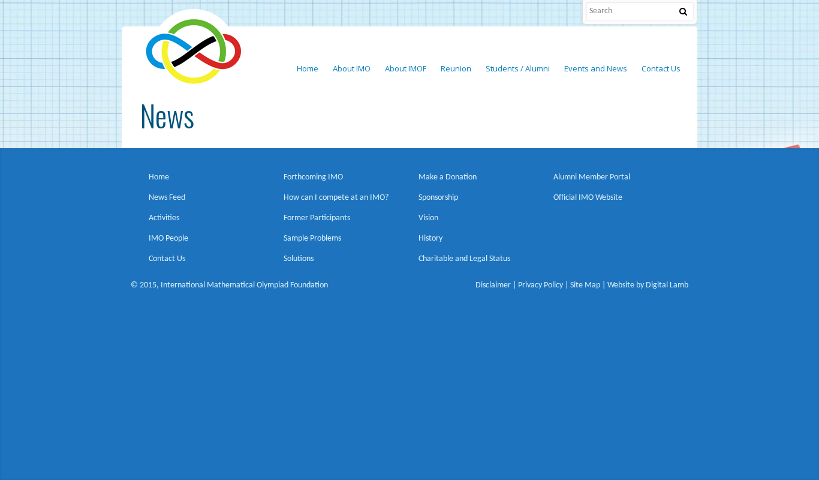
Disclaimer (493, 285)
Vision (428, 218)
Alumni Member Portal (591, 177)
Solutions (299, 258)
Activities (164, 218)
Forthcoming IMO (313, 177)
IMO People (168, 238)
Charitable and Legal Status (464, 258)
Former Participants (317, 218)
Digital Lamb (667, 285)
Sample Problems (312, 238)
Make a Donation (447, 177)
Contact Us (167, 258)
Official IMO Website (587, 197)
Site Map (585, 285)
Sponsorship (438, 197)
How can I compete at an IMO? (336, 197)
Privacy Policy (540, 285)
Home (159, 177)
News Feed (167, 197)
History (430, 238)
